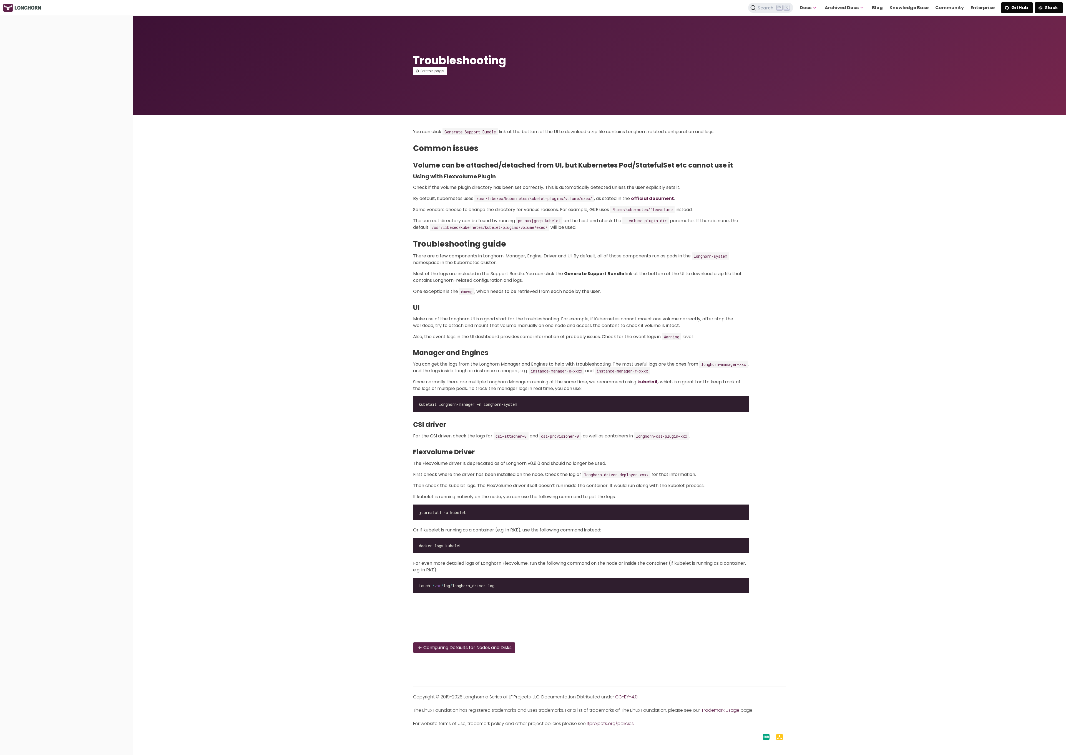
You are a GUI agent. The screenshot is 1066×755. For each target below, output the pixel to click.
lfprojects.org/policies (610, 723)
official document (652, 198)
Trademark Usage (720, 710)
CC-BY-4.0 (626, 697)
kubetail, (648, 382)
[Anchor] (483, 148)
